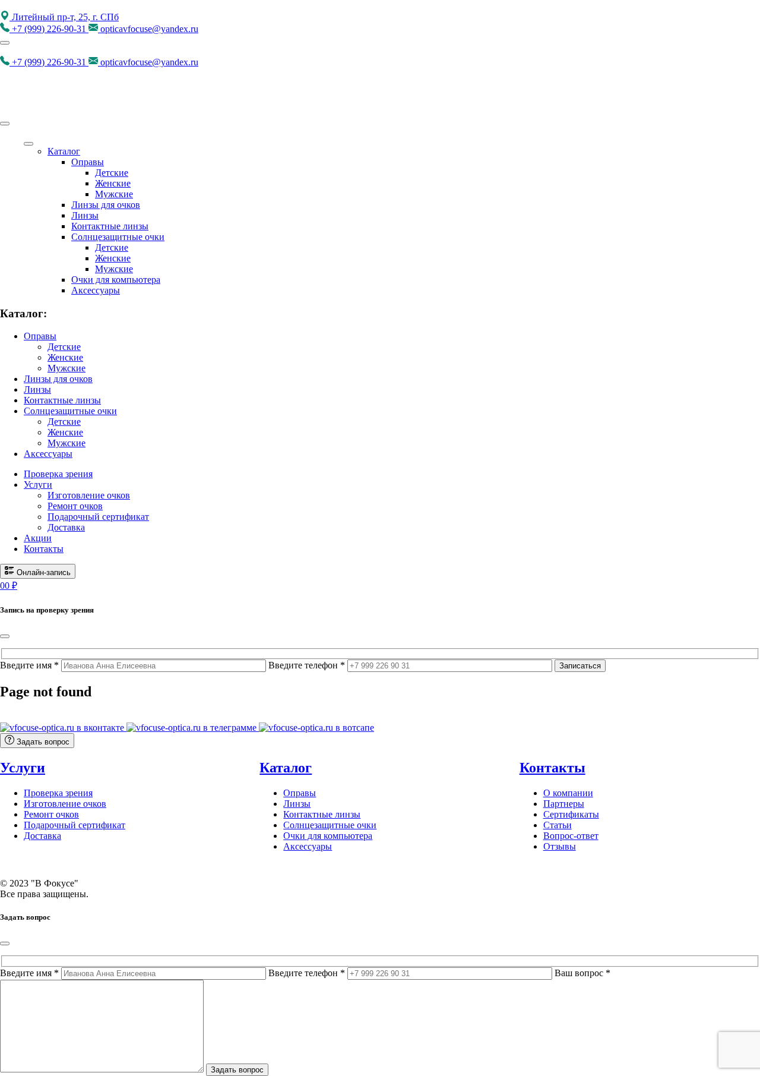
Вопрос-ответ (570, 836)
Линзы (85, 215)
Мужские (114, 194)
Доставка (66, 527)
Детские (111, 173)
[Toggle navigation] (5, 43)
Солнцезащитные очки (117, 237)
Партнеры (563, 804)
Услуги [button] (38, 484)
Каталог (64, 151)
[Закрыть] (5, 636)
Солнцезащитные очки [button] (70, 411)
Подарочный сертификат (98, 517)
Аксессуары (95, 290)
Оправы (87, 162)
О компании (568, 793)
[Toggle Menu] (28, 144)
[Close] (5, 123)
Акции (38, 538)
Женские (113, 183)
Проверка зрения (58, 474)
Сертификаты (571, 814)
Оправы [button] (40, 336)
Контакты (44, 549)
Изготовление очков (89, 495)
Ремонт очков (75, 506)
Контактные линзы (109, 226)
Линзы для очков (105, 205)
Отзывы (559, 846)
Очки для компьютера (115, 279)
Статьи (557, 825)
